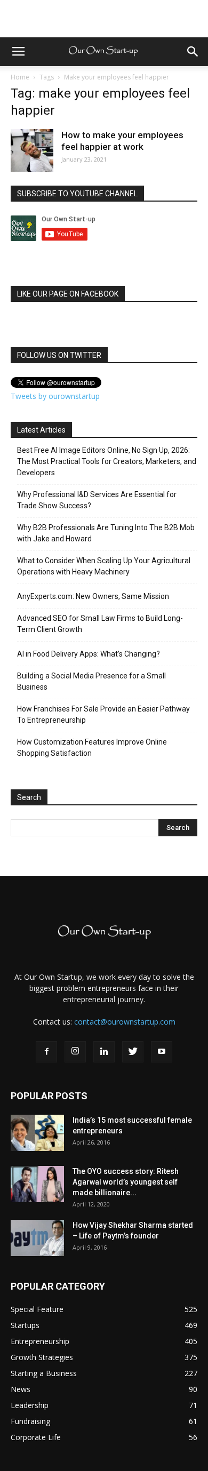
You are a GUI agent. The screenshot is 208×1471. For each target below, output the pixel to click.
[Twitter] (132, 1051)
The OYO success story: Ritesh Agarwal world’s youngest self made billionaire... (126, 1182)
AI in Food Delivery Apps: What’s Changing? (88, 654)
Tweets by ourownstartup (55, 396)
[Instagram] (75, 1051)
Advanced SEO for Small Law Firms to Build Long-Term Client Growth (100, 624)
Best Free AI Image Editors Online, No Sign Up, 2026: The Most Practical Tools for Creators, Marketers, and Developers (106, 461)
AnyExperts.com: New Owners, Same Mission (93, 596)
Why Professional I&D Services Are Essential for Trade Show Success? (97, 500)
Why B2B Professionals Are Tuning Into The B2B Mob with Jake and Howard (106, 533)
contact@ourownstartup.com (124, 1022)
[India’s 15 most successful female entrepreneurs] (37, 1133)
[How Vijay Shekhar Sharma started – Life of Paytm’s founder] (37, 1238)
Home (20, 77)
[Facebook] (46, 1051)
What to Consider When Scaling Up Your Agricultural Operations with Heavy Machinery (103, 566)
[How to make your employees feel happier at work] (32, 150)
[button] (193, 51)
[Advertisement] (104, 18)
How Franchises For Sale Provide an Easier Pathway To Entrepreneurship (103, 714)
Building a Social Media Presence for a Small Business (91, 681)
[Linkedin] (104, 1051)
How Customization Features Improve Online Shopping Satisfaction (92, 747)
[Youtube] (161, 1051)
